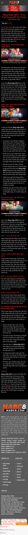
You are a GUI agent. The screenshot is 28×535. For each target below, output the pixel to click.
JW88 (10, 442)
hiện (9, 23)
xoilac (15, 440)
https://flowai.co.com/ (15, 498)
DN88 (14, 442)
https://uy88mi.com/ (8, 450)
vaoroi (21, 438)
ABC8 (12, 496)
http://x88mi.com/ (7, 448)
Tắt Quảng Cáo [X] (21, 523)
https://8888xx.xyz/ (7, 446)
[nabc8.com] (14, 2)
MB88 (3, 444)
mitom (3, 440)
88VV (19, 442)
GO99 (23, 442)
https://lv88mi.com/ (8, 452)
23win (16, 438)
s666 (18, 444)
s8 (24, 440)
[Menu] (2, 3)
